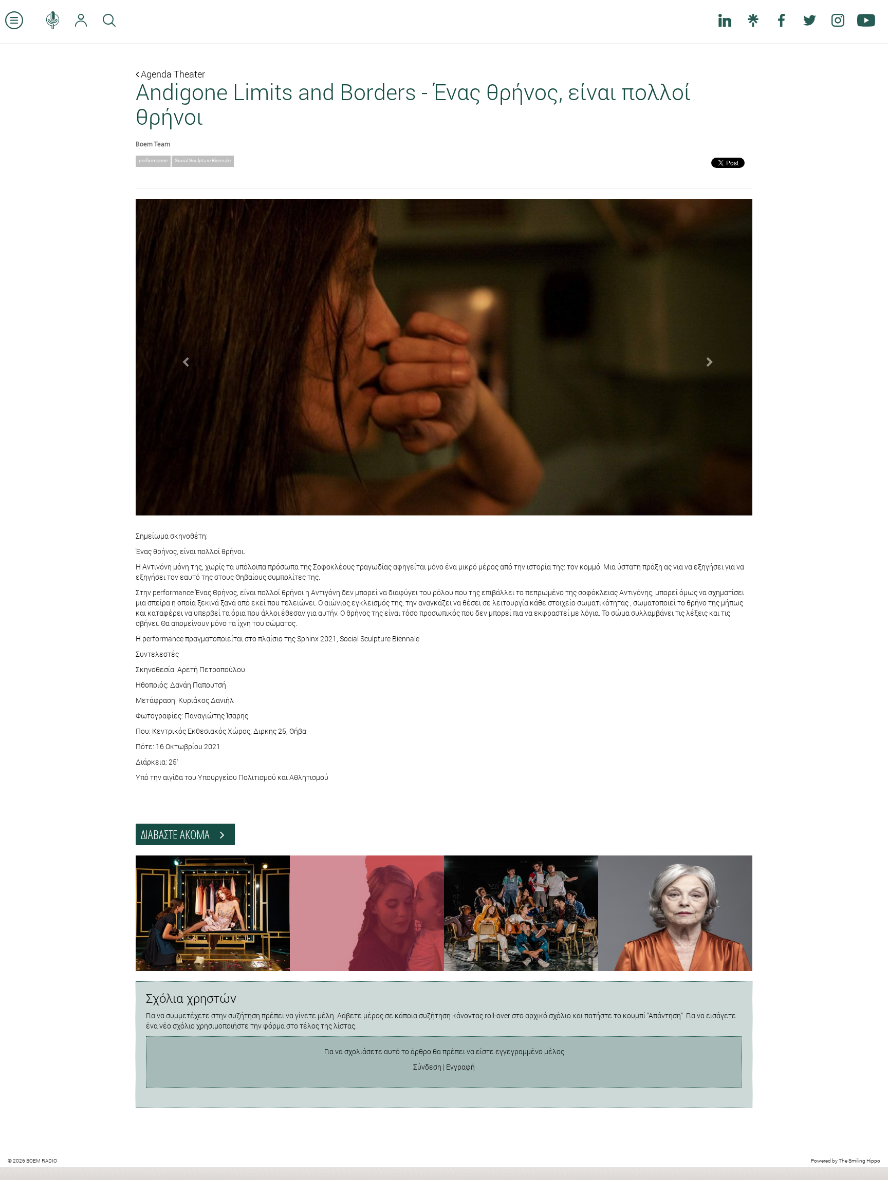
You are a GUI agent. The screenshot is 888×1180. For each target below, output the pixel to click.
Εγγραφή (460, 1067)
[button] (182, 357)
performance (153, 160)
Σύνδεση (427, 1067)
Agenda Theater (172, 74)
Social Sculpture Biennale (203, 160)
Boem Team (153, 144)
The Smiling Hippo (859, 1160)
